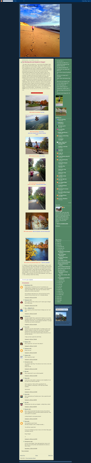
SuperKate (60, 149)
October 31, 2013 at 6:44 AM (31, 324)
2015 (58, 241)
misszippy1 (60, 139)
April (59, 289)
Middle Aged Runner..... (63, 132)
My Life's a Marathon (62, 198)
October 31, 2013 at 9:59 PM (31, 406)
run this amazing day (63, 159)
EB (25, 371)
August (59, 282)
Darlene (26, 341)
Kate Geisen (27, 285)
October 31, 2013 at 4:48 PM (31, 400)
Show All (69, 202)
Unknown (27, 348)
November (60, 248)
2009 (58, 301)
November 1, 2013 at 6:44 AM (31, 448)
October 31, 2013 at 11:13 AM (31, 369)
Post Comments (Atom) (31, 458)
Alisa (26, 378)
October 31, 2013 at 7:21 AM (31, 346)
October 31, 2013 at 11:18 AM (31, 375)
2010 (58, 300)
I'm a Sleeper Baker (62, 182)
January (60, 294)
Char (26, 394)
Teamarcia (27, 300)
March (59, 291)
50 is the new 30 (61, 126)
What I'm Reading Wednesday (64, 262)
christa (26, 316)
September (60, 281)
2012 (58, 296)
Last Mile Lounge (62, 175)
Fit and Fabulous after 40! (64, 156)
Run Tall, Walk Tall (62, 179)
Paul (26, 421)
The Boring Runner (62, 185)
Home (36, 455)
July (59, 284)
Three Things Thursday (62, 260)
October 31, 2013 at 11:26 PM (31, 439)
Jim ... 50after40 (28, 308)
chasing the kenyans (62, 162)
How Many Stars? (61, 270)
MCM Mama (60, 122)
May (59, 287)
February (60, 292)
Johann (26, 355)
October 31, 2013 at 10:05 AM (31, 359)
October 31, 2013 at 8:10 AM (31, 352)
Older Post (50, 455)
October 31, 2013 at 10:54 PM (31, 418)
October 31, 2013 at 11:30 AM (31, 391)
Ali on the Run (61, 129)
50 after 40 (60, 153)
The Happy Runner (62, 195)
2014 (58, 243)
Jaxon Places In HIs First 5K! (64, 268)
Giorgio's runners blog (63, 135)
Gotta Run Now (61, 166)
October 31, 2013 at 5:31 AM (31, 313)
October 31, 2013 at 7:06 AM (31, 339)
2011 (58, 298)
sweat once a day (62, 169)
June (59, 286)
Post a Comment (25, 451)
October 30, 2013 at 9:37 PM (31, 297)
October (60, 249)
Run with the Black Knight (64, 192)
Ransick (26, 409)
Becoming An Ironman (63, 188)
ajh (64, 207)
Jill (25, 402)
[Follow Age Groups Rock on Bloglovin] (62, 310)
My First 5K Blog (62, 119)
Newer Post (22, 455)
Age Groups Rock (30, 6)
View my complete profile (62, 223)
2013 (58, 245)
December (60, 246)
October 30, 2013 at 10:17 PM (31, 305)
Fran (26, 327)
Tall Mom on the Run (62, 146)
